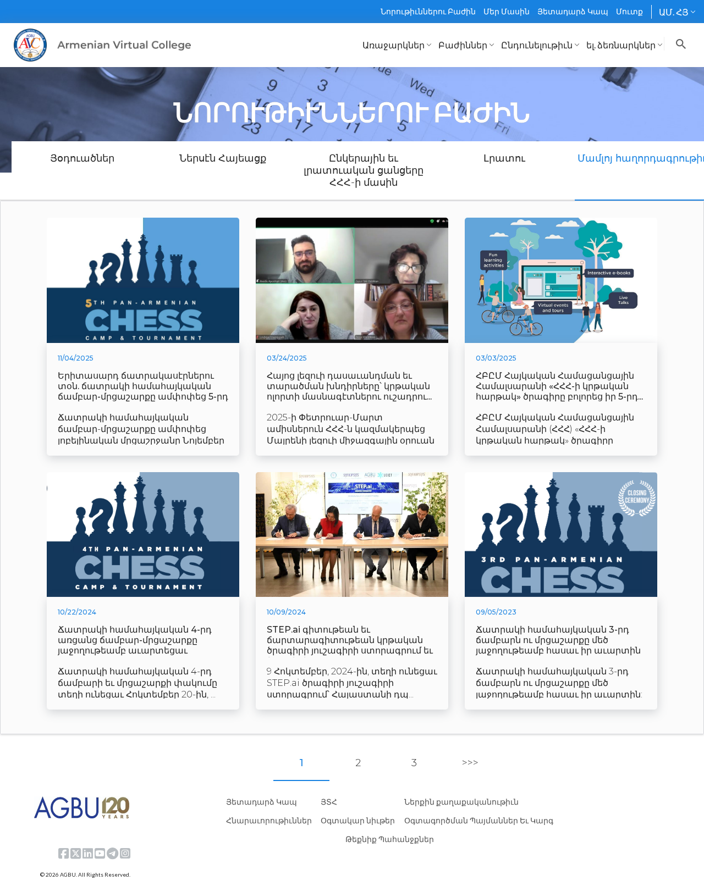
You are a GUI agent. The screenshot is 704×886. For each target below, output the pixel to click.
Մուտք (629, 11)
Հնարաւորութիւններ (269, 820)
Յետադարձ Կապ (572, 11)
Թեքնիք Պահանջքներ (389, 839)
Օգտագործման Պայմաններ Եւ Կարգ (478, 820)
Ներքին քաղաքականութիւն (461, 801)
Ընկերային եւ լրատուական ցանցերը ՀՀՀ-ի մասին (364, 170)
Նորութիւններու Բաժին (428, 11)
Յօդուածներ (82, 158)
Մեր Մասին (506, 11)
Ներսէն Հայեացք (222, 158)
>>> (470, 763)
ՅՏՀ (329, 801)
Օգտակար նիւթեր (358, 820)
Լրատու (504, 158)
